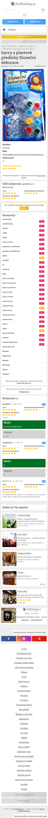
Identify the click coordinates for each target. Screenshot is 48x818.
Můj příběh (24, 709)
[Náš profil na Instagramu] (24, 638)
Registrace (13, 22)
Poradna (24, 700)
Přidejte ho (24, 391)
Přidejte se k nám (24, 658)
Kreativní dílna (24, 690)
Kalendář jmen (24, 751)
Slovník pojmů (24, 775)
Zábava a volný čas (27, 46)
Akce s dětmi (24, 747)
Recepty (24, 695)
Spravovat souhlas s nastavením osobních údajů (30, 816)
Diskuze (24, 686)
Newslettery (24, 801)
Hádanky (24, 723)
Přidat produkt (24, 37)
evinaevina (7, 442)
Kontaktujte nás (24, 653)
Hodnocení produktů (24, 756)
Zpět (24, 41)
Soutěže (24, 784)
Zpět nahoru (24, 681)
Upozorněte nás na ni (23, 383)
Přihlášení (35, 22)
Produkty (12, 46)
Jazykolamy (24, 719)
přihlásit (24, 208)
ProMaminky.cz (19, 809)
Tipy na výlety (24, 765)
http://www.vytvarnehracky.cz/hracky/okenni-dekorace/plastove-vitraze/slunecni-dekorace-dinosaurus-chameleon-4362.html (24, 154)
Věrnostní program (24, 779)
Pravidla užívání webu (24, 662)
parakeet (6, 404)
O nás (24, 648)
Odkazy (24, 672)
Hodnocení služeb (24, 761)
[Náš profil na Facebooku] (8, 638)
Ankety (24, 789)
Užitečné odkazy (24, 770)
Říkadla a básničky (24, 714)
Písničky (24, 733)
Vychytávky (24, 742)
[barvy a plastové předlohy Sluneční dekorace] (24, 105)
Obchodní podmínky (24, 667)
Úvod (4, 46)
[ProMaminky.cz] (24, 4)
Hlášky (24, 737)
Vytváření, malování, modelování (18, 48)
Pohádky (24, 728)
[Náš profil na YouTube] (39, 638)
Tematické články (24, 705)
